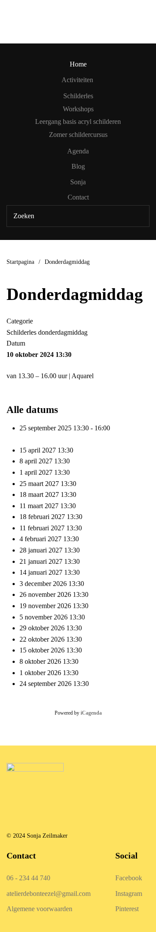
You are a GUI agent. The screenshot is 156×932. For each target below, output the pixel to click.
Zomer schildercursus (78, 134)
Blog (78, 166)
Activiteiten (77, 79)
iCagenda (91, 713)
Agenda (78, 151)
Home (78, 64)
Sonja (78, 182)
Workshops (78, 109)
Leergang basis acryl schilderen (78, 121)
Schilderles (78, 96)
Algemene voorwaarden (39, 908)
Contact (78, 197)
